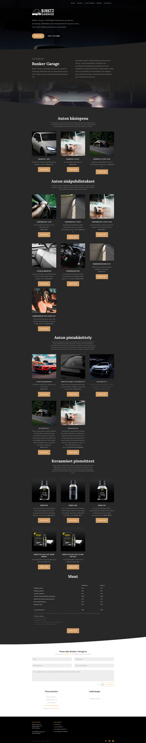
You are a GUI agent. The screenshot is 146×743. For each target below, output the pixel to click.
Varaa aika (38, 36)
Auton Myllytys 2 (44, 428)
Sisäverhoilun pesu (73, 271)
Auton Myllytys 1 (102, 381)
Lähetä (109, 684)
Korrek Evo (102, 505)
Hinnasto (99, 3)
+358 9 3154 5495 (68, 654)
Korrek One (44, 505)
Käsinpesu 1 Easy (44, 159)
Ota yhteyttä (107, 3)
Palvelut (79, 3)
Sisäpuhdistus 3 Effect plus (102, 222)
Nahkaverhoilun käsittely (102, 264)
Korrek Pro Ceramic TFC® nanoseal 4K (73, 381)
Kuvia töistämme (90, 3)
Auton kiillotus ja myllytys (61, 731)
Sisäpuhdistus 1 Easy (44, 222)
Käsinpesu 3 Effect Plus (102, 159)
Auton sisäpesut (59, 726)
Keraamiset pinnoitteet (61, 729)
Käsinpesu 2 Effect (72, 159)
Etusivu (73, 3)
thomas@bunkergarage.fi (51, 705)
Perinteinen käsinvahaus (44, 381)
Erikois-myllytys (73, 428)
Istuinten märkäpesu (44, 271)
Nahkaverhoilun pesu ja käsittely (44, 316)
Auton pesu (57, 724)
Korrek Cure (73, 505)
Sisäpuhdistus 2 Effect (73, 222)
